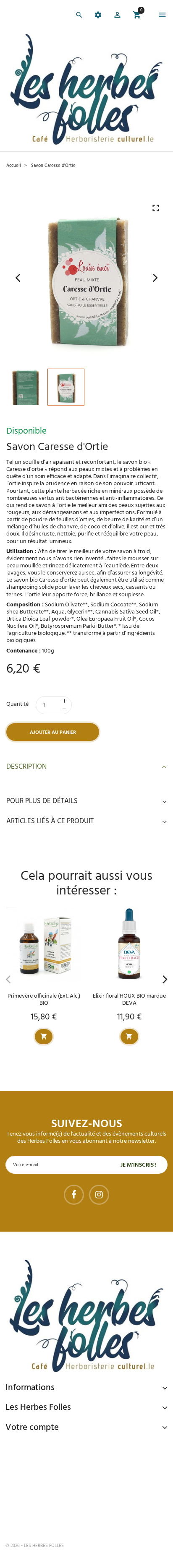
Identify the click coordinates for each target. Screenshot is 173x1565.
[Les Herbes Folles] (86, 89)
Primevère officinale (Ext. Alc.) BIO (44, 1000)
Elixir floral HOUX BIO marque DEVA (129, 1000)
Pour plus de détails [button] (42, 801)
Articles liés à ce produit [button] (50, 821)
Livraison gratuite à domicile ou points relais (92, 1478)
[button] (117, 16)
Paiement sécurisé (50, 1446)
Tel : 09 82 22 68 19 (47, 1518)
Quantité (17, 704)
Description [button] (26, 767)
